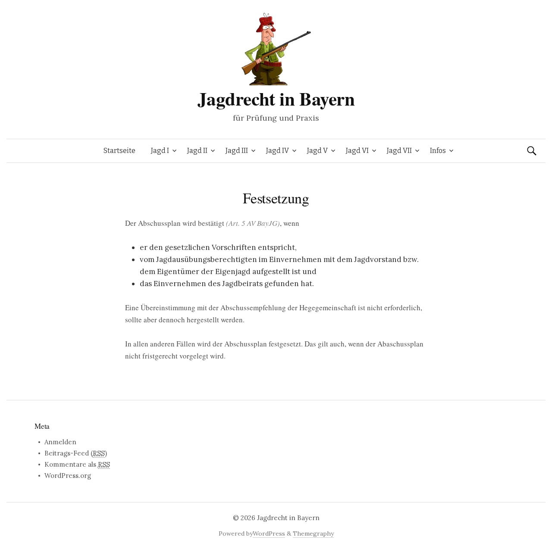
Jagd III (237, 151)
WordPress (269, 533)
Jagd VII (399, 151)
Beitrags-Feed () (75, 453)
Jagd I (160, 151)
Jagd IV (277, 151)
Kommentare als (77, 464)
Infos (438, 151)
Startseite (119, 151)
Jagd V (317, 151)
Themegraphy (313, 533)
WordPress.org (67, 475)
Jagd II (197, 151)
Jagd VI (357, 151)
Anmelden (60, 442)
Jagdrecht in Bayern (276, 98)
